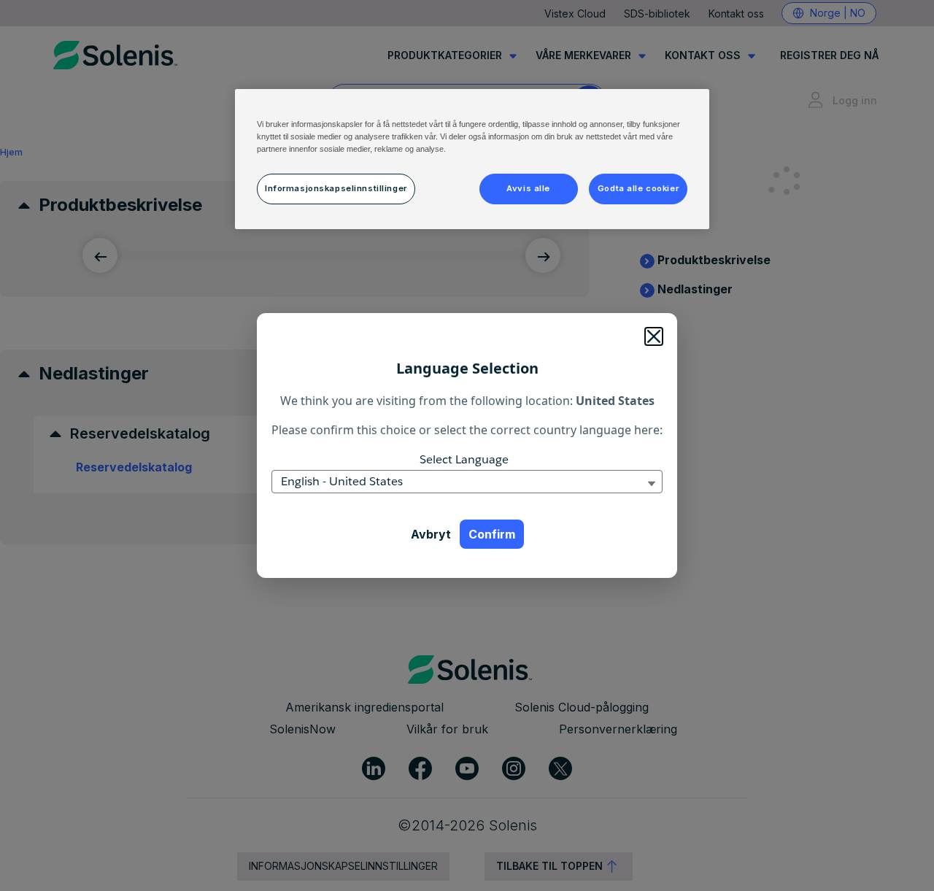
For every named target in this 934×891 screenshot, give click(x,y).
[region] (472, 159)
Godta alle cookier (638, 188)
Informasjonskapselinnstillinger (336, 188)
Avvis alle (528, 188)
